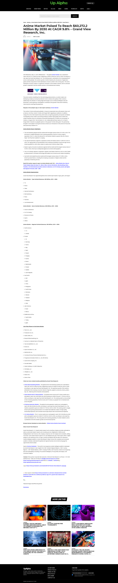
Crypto (82, 8)
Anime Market (54, 107)
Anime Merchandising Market (32, 384)
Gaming (66, 8)
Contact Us (51, 577)
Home (24, 22)
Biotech (46, 8)
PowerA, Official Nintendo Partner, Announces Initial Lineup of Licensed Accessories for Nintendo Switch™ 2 (34, 525)
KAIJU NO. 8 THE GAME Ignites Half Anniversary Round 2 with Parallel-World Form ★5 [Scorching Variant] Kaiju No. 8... (58, 552)
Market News (37, 8)
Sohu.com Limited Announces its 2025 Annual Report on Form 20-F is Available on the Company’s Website (34, 552)
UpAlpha (29, 36)
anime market (55, 74)
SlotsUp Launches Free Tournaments (55, 524)
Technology (74, 8)
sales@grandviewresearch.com (49, 458)
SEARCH (89, 3)
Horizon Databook (31, 446)
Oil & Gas (53, 8)
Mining (59, 8)
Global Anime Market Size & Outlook (56, 423)
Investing (28, 8)
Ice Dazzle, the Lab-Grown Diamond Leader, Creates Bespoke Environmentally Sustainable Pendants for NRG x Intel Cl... (83, 552)
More (88, 8)
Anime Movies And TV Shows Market (33, 394)
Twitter (55, 460)
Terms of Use (51, 571)
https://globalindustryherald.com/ (32, 462)
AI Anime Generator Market (31, 404)
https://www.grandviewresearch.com (33, 460)
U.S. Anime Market (29, 414)
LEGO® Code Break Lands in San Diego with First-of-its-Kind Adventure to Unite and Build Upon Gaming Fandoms (82, 525)
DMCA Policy (51, 573)
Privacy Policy (52, 569)
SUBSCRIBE (91, 573)
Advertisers (51, 568)
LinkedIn (50, 460)
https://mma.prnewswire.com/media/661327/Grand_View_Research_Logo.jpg (46, 465)
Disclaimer (26, 487)
